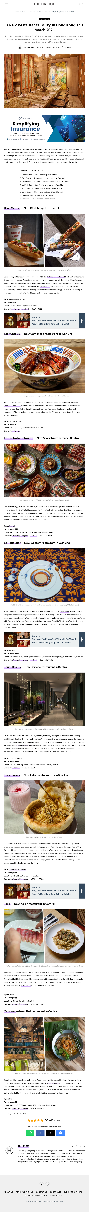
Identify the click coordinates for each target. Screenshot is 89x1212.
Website (15, 536)
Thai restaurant (53, 1083)
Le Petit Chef (12, 542)
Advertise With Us (24, 1192)
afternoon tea (45, 287)
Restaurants (44, 19)
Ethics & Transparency (36, 1196)
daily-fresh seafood (24, 745)
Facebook (25, 309)
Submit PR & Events (73, 1192)
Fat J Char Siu (12, 333)
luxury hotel (64, 612)
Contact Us (41, 1192)
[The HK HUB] (44, 4)
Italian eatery (26, 986)
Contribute (55, 1192)
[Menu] (6, 4)
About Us (8, 1192)
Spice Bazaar (12, 775)
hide (42, 171)
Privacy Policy (57, 1196)
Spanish (12, 526)
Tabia (7, 903)
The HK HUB (29, 47)
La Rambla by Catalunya (18, 438)
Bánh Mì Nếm (12, 208)
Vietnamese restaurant (56, 277)
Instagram (16, 309)
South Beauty (12, 667)
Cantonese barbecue (12, 406)
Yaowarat (10, 1011)
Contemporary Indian (17, 869)
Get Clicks (59, 1201)
